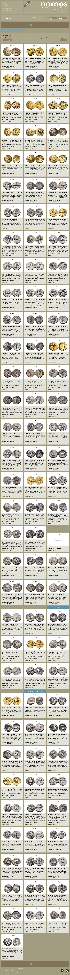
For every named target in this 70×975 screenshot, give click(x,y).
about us (6, 5)
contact (5, 12)
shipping (7, 972)
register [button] (60, 18)
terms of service (17, 972)
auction (5, 7)
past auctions (7, 8)
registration (7, 10)
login (50, 18)
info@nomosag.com (18, 970)
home (4, 3)
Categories (4, 30)
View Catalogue (7, 40)
